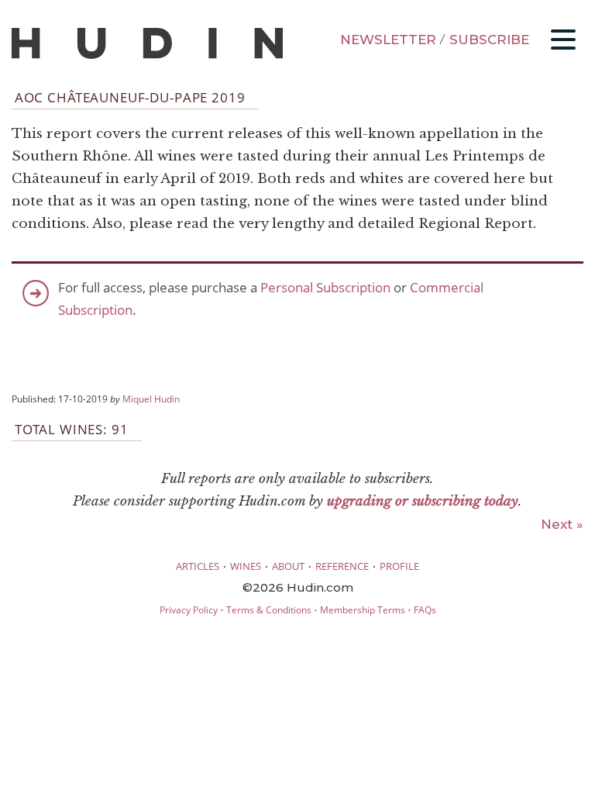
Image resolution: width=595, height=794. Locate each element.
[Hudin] (147, 55)
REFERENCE (342, 566)
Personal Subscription (325, 287)
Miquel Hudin (151, 398)
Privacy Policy (189, 609)
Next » (562, 524)
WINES (245, 566)
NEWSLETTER (388, 39)
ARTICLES (197, 566)
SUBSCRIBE (489, 39)
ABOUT (288, 566)
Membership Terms (362, 609)
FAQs (425, 609)
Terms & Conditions (268, 609)
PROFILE (399, 566)
